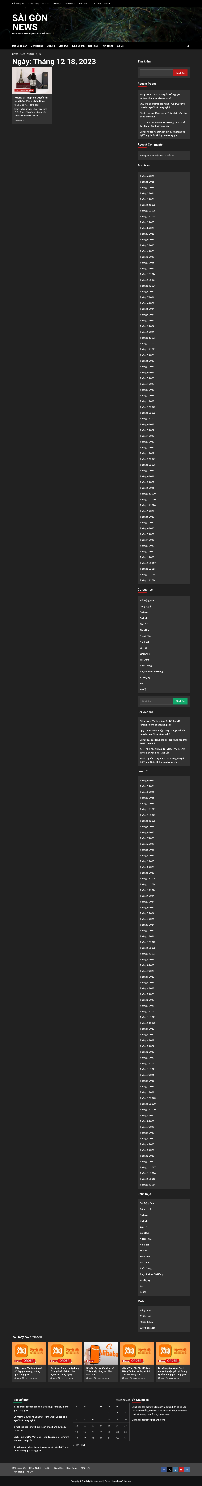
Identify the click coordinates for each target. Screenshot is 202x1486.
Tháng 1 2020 (147, 557)
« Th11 (76, 1444)
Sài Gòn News (30, 22)
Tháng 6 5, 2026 (102, 1378)
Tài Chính (145, 659)
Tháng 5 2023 (147, 378)
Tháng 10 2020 (148, 505)
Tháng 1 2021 (147, 487)
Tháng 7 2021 (147, 470)
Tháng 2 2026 (147, 193)
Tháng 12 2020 (148, 493)
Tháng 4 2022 (147, 436)
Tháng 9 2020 (147, 511)
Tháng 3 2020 (147, 545)
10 (125, 1419)
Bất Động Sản (18, 3)
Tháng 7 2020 (147, 522)
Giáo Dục (57, 3)
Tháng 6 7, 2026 (66, 1378)
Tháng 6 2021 (147, 476)
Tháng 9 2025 (147, 222)
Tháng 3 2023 (147, 389)
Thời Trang (95, 3)
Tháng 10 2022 (148, 418)
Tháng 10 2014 (148, 580)
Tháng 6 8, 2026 (31, 1378)
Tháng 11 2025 (148, 210)
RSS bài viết (146, 1316)
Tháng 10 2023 (148, 349)
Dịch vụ (144, 612)
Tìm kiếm (144, 61)
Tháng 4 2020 (147, 539)
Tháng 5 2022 (147, 430)
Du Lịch (45, 3)
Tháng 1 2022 (147, 453)
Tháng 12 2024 (148, 274)
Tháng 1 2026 (147, 199)
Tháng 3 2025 (147, 256)
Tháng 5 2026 (147, 181)
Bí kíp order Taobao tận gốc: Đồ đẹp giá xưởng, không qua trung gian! (160, 96)
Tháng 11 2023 (148, 343)
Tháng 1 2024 (147, 332)
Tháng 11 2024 (148, 280)
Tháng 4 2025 (147, 251)
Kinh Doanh (69, 3)
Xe (141, 683)
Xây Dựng (145, 677)
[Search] (188, 45)
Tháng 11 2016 (148, 568)
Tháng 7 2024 (147, 297)
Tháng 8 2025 (147, 228)
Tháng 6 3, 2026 (138, 1378)
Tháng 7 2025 (147, 233)
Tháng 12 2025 (148, 204)
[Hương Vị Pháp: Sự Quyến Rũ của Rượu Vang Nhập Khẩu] (32, 80)
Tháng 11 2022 (148, 412)
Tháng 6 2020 (147, 528)
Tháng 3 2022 (147, 441)
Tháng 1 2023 (147, 401)
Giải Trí (143, 624)
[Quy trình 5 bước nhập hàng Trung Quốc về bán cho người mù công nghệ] (65, 1353)
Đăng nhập (145, 1310)
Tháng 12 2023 (148, 337)
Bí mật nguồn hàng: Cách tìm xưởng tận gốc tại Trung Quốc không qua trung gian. (162, 133)
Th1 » (84, 1444)
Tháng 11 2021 (148, 464)
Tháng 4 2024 (147, 314)
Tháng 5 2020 (147, 534)
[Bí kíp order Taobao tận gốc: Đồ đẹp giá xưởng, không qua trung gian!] (29, 1353)
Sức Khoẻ (145, 653)
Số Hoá (143, 647)
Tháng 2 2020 (147, 551)
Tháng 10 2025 (148, 216)
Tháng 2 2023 (147, 395)
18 (76, 1431)
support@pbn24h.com (152, 1419)
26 (84, 1438)
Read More (19, 120)
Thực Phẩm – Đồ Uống (151, 671)
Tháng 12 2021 (148, 459)
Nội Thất (83, 3)
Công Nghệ (34, 3)
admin (19, 105)
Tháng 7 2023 (147, 366)
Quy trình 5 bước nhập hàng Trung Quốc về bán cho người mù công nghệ (162, 105)
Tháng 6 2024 (147, 303)
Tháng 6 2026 (147, 176)
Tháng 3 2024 (147, 320)
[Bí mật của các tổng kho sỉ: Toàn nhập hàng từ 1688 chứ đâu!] (101, 1353)
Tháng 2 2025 (147, 262)
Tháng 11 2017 (148, 563)
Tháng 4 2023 (147, 384)
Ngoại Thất (146, 636)
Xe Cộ (107, 3)
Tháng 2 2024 (147, 326)
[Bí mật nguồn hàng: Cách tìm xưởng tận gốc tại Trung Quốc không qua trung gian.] (173, 1353)
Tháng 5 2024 (147, 308)
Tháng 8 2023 (147, 360)
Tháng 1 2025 (147, 268)
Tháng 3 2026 (147, 187)
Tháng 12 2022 (148, 407)
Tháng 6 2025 (147, 239)
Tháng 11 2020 (148, 499)
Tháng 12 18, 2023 (31, 105)
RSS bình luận (146, 1322)
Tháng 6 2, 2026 (174, 1378)
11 (76, 1425)
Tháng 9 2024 (147, 291)
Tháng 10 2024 (148, 285)
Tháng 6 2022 (147, 424)
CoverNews (111, 1481)
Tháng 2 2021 (147, 482)
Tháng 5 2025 (147, 245)
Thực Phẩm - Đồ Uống (24, 90)
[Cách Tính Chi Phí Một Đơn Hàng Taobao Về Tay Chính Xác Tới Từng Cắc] (137, 1353)
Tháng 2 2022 (147, 447)
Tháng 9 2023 (147, 355)
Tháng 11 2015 (148, 574)
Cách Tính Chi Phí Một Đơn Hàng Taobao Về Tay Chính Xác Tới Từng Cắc (162, 124)
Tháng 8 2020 (147, 516)
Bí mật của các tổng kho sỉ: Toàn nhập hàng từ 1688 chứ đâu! (163, 115)
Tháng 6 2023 (147, 372)
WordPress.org (147, 1327)
